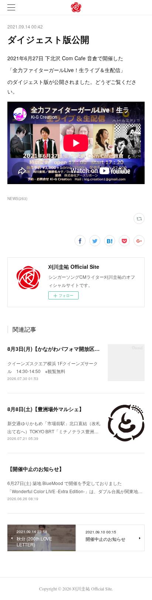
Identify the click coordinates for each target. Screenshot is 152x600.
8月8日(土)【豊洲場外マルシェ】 (45, 409)
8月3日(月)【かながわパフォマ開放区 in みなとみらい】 (72, 348)
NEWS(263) (17, 198)
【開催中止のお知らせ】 (35, 468)
